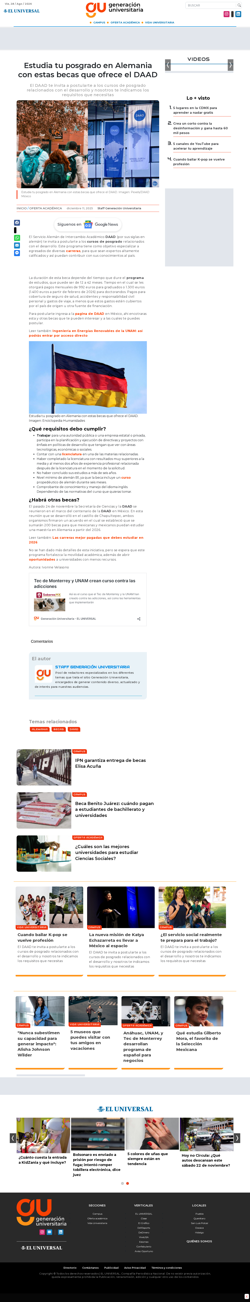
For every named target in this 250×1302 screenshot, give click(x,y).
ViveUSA (144, 1237)
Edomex (143, 1241)
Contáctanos (90, 1267)
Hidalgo (199, 1232)
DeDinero (143, 1232)
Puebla (200, 1213)
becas (59, 729)
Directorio (70, 1267)
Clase (144, 1218)
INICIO (22, 208)
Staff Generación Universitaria (119, 208)
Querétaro (199, 1218)
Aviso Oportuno (144, 1251)
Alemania (40, 729)
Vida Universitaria (159, 22)
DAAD (74, 729)
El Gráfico (143, 1223)
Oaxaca (199, 1227)
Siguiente (237, 1138)
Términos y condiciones (166, 1267)
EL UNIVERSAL (143, 1213)
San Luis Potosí (199, 1223)
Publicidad (111, 1267)
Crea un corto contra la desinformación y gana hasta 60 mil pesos (200, 128)
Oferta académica (97, 1218)
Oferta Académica (125, 22)
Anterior (13, 1138)
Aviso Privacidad (135, 1267)
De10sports (144, 1227)
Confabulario (143, 1246)
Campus (99, 22)
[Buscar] (238, 5)
